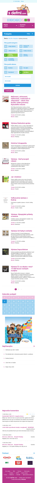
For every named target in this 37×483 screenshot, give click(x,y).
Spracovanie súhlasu (28, 474)
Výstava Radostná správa (20, 123)
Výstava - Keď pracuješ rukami (20, 160)
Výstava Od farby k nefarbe (21, 231)
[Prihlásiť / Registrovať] (23, 20)
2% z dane (7, 471)
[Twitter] (14, 20)
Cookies (11, 473)
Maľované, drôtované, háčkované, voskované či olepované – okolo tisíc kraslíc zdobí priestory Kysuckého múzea (20, 101)
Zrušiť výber (8, 90)
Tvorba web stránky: (18, 479)
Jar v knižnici (16, 177)
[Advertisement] (18, 389)
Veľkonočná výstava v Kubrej (19, 199)
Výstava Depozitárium (19, 250)
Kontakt (18, 474)
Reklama (11, 474)
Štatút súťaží (24, 473)
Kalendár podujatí (9, 294)
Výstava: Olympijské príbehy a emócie (22, 215)
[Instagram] (8, 20)
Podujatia (15, 38)
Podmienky (26, 471)
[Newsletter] (20, 20)
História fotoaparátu (19, 143)
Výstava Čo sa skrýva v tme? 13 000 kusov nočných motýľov (22, 269)
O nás (5, 474)
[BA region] (18, 330)
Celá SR (10, 38)
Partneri (19, 471)
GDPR (17, 473)
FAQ (14, 471)
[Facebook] (11, 20)
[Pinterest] (17, 20)
